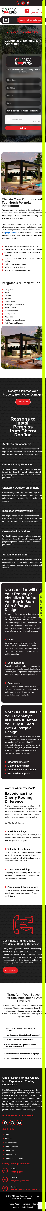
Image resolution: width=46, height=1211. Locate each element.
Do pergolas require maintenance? (20, 1040)
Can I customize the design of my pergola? (23, 1058)
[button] (23, 1030)
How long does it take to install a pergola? (23, 1035)
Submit (23, 128)
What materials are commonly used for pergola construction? (22, 1045)
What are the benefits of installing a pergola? (20, 1029)
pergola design (11, 233)
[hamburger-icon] (6, 20)
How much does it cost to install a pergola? (24, 1054)
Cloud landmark (28, 1199)
